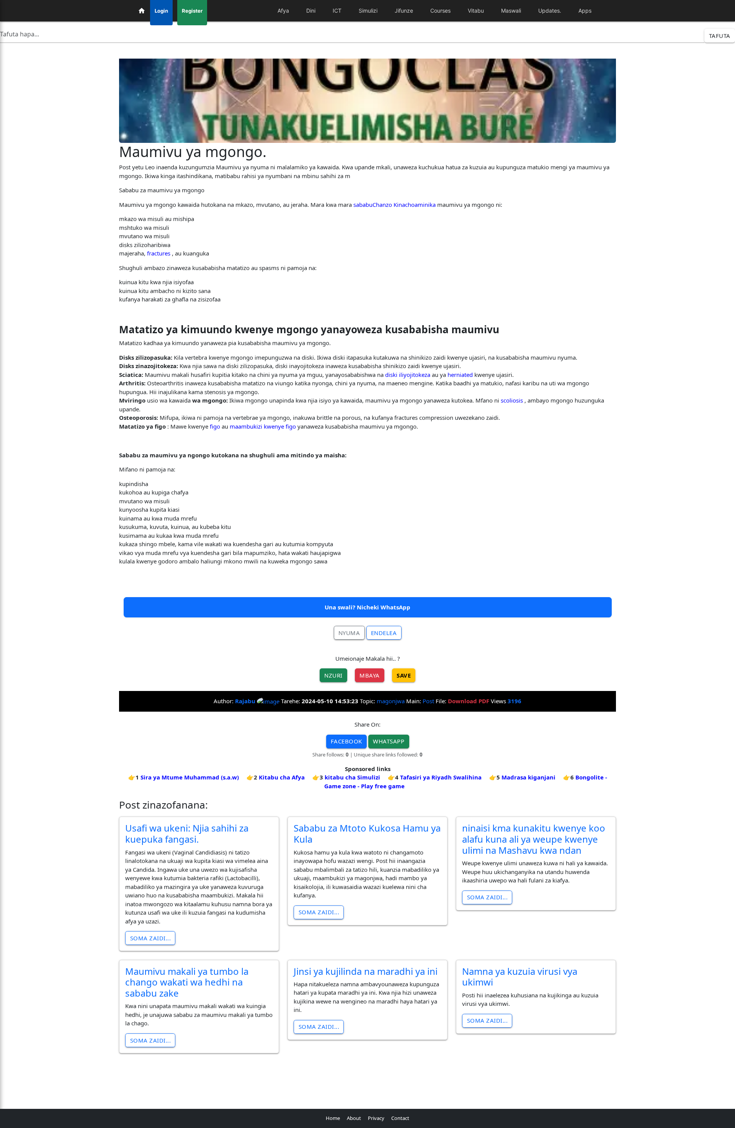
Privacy (376, 1118)
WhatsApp (388, 741)
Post (428, 701)
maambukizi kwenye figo (263, 426)
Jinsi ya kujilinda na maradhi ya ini (366, 971)
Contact (400, 1118)
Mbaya (369, 675)
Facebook (346, 741)
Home (333, 1118)
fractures (158, 253)
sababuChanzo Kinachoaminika (394, 204)
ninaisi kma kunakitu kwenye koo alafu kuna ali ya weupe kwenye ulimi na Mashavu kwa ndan (533, 839)
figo (215, 426)
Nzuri (333, 675)
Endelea (384, 633)
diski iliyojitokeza (407, 374)
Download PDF (468, 701)
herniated (460, 374)
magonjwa (391, 701)
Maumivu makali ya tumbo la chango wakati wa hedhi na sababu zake (186, 982)
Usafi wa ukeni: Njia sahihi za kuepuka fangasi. (186, 833)
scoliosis (512, 400)
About (354, 1118)
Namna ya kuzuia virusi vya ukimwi (519, 977)
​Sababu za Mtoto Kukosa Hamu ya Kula (367, 833)
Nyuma (349, 633)
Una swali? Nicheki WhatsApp (367, 607)
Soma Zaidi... (150, 938)
